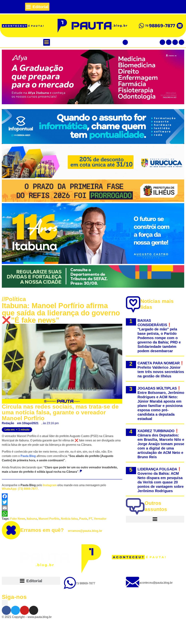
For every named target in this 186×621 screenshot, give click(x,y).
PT (90, 518)
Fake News (17, 518)
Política (15, 299)
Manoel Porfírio (49, 518)
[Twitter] (168, 42)
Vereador (100, 518)
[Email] (62, 508)
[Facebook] (162, 42)
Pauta (83, 518)
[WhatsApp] (62, 514)
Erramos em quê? (61, 530)
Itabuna (32, 518)
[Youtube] (175, 42)
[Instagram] (181, 42)
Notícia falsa (69, 518)
